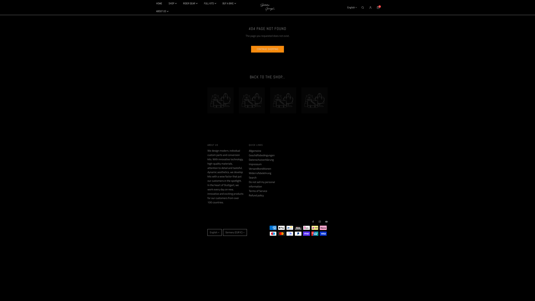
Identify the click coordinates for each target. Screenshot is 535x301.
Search (252, 177)
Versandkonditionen (260, 169)
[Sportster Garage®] (267, 7)
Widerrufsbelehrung (260, 173)
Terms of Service (258, 191)
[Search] (363, 7)
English (351, 7)
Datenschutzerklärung (261, 160)
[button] (162, 11)
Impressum (255, 164)
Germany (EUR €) (234, 232)
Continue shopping (267, 49)
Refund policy (256, 195)
